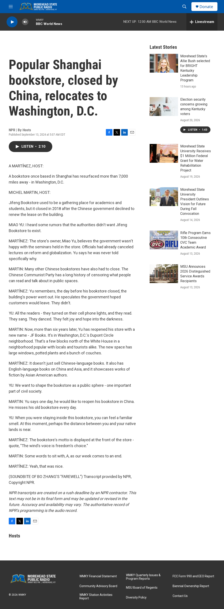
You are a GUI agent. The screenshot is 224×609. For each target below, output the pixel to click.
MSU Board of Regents (142, 587)
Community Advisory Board (98, 586)
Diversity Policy (136, 597)
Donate (206, 6)
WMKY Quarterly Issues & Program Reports (143, 577)
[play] (12, 21)
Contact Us (180, 596)
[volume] (25, 22)
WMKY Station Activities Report (95, 596)
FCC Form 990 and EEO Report (193, 576)
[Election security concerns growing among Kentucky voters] (164, 106)
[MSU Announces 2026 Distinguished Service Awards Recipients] (164, 273)
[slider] (32, 21)
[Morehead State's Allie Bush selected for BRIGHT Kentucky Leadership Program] (164, 63)
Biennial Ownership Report (191, 586)
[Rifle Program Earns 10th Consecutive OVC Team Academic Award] (164, 240)
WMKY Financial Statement (98, 576)
